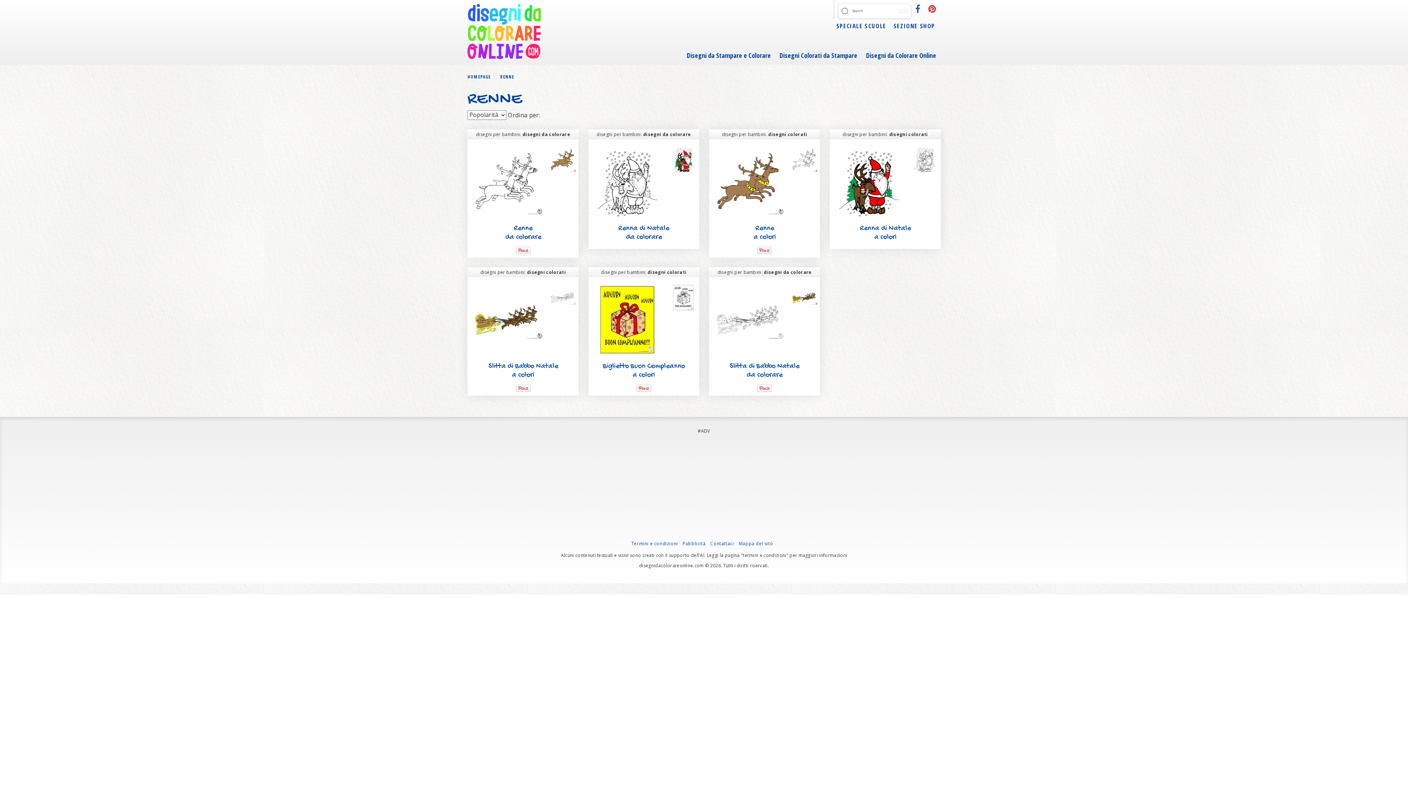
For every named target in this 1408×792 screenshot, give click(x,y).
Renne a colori (765, 233)
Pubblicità (694, 543)
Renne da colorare (523, 233)
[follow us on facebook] (918, 9)
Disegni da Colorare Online (901, 55)
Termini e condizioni (654, 543)
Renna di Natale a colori (885, 233)
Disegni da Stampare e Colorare (729, 55)
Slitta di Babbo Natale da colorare (764, 371)
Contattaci (722, 543)
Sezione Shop (914, 26)
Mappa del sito (756, 543)
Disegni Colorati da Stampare (818, 55)
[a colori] (562, 159)
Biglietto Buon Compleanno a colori (644, 371)
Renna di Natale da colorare (643, 233)
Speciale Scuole (861, 26)
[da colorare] (804, 159)
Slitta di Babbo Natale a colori (523, 371)
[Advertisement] (704, 489)
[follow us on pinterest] (932, 9)
